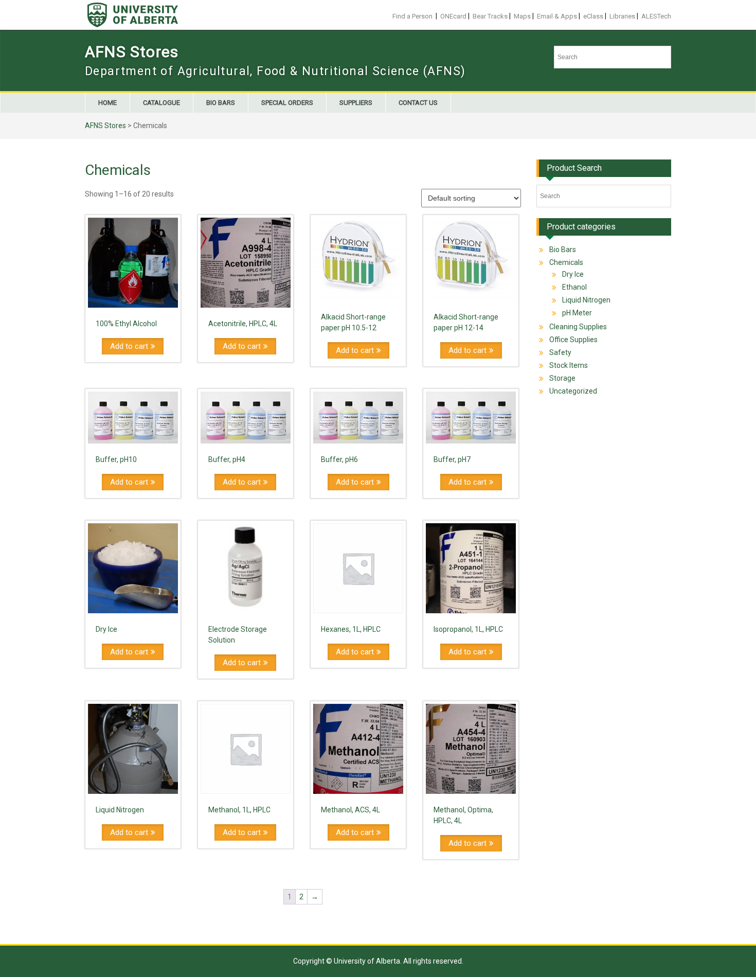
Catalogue (161, 102)
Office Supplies (573, 339)
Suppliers (355, 102)
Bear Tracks (490, 16)
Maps (522, 16)
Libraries (622, 16)
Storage (562, 378)
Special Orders (287, 102)
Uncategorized (573, 391)
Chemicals (566, 262)
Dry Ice (573, 274)
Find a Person (412, 16)
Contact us (418, 102)
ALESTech (656, 16)
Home (107, 102)
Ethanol (574, 287)
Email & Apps (557, 16)
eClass (593, 16)
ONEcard (453, 16)
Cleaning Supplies (578, 327)
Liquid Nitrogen (586, 300)
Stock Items (568, 365)
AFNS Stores (131, 52)
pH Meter (577, 313)
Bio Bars (220, 102)
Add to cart (129, 346)
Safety (560, 352)
